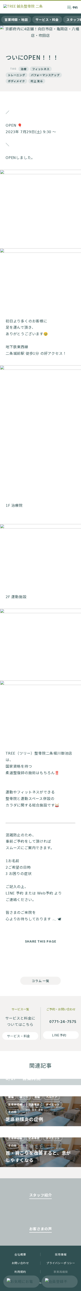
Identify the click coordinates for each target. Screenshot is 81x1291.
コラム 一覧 (40, 980)
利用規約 (20, 1271)
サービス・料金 (47, 19)
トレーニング (16, 75)
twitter (40, 958)
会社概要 (20, 1254)
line (58, 958)
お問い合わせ (20, 1263)
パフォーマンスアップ (45, 75)
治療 (24, 69)
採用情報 (60, 1254)
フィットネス (41, 69)
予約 (75, 7)
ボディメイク (16, 81)
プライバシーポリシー (60, 1263)
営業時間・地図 (16, 19)
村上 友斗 (37, 81)
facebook (22, 958)
